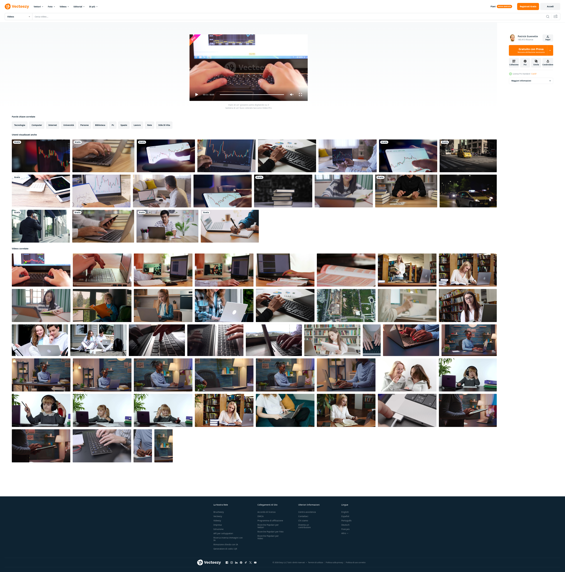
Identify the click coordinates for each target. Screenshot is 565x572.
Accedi (550, 6)
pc (113, 125)
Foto (50, 6)
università (68, 125)
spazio (124, 125)
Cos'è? (533, 74)
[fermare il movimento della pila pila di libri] (283, 191)
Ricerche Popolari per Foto (270, 531)
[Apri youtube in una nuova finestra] (255, 562)
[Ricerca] (547, 16)
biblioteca (100, 125)
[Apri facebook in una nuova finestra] (227, 562)
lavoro (137, 125)
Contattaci (303, 516)
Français (345, 529)
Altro (343, 533)
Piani (493, 6)
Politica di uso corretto (356, 562)
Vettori (37, 6)
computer (37, 125)
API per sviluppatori (223, 533)
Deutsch (345, 524)
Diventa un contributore (304, 526)
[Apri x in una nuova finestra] (250, 562)
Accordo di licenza (266, 512)
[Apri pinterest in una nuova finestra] (241, 562)
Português (346, 520)
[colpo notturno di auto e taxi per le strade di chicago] (468, 191)
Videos (63, 6)
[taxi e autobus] (468, 155)
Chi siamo (303, 520)
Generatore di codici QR (225, 548)
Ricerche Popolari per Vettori (268, 526)
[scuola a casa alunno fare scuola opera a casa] (224, 270)
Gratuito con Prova (531, 50)
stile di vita (164, 125)
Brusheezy (218, 512)
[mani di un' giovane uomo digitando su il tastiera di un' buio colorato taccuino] (41, 270)
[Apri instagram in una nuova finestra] (231, 562)
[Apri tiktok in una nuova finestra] (246, 562)
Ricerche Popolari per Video (268, 537)
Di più (92, 6)
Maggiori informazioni (521, 80)
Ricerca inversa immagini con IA (228, 539)
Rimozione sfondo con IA (225, 544)
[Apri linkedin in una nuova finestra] (236, 562)
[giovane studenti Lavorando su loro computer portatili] (163, 270)
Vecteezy (217, 516)
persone (84, 125)
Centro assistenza (307, 512)
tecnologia (19, 125)
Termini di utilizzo (315, 562)
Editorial (78, 6)
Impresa (217, 524)
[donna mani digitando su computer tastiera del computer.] (287, 155)
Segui (547, 39)
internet (52, 125)
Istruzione (218, 529)
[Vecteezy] (17, 6)
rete (149, 125)
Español (345, 516)
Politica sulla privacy (334, 562)
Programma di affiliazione (270, 520)
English (345, 512)
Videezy (217, 520)
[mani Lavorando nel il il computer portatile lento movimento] (157, 340)
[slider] (252, 94)
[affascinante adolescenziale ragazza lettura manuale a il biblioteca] (332, 340)
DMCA (260, 516)
